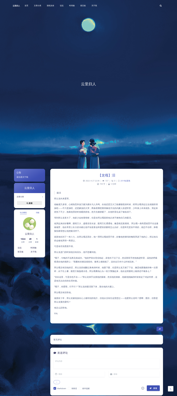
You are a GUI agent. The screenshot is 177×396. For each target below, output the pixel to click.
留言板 (20, 251)
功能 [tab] (37, 212)
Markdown (61, 388)
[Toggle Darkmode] (170, 388)
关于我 (33, 251)
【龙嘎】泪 (106, 175)
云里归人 (16, 5)
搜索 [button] (30, 203)
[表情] (143, 388)
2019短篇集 (125, 180)
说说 (20, 247)
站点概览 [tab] (23, 212)
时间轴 (33, 247)
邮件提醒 (86, 388)
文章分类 (20, 196)
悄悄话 (74, 388)
